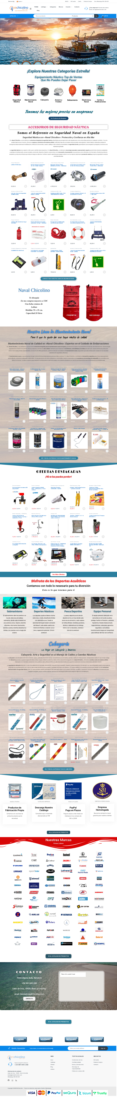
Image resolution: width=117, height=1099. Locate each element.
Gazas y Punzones (79, 737)
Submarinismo (14, 611)
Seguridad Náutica (17, 101)
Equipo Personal (102, 611)
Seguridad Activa (74, 162)
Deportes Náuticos (44, 611)
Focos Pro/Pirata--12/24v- (37, 541)
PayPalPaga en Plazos (73, 809)
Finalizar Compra (88, 1)
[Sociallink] (8, 1080)
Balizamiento (72, 100)
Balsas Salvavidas (35, 220)
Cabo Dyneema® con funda (17, 707)
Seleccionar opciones (23, 186)
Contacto (76, 7)
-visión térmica (54, 162)
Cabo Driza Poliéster (100, 678)
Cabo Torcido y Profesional (98, 707)
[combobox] (52, 16)
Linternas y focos (16, 541)
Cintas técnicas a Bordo (17, 367)
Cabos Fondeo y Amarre (82, 679)
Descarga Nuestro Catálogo (44, 809)
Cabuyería (45, 100)
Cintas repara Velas (41, 397)
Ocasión (68, 7)
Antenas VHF (54, 513)
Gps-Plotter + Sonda (55, 541)
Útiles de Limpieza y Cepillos (100, 396)
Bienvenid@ (11, 1)
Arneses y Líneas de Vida (17, 191)
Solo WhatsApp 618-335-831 (101, 1)
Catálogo (53, 1062)
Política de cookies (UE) (78, 1071)
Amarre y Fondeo (58, 101)
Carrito (79, 1)
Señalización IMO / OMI (56, 191)
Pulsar (59, 162)
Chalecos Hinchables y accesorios (39, 248)
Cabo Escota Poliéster (58, 737)
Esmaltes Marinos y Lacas (17, 426)
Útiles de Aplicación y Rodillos (100, 426)
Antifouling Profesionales (58, 426)
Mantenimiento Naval (31, 101)
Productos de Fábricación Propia (14, 809)
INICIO (66, 1)
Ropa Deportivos (73, 485)
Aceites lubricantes (93, 513)
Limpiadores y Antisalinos (36, 367)
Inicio (52, 1060)
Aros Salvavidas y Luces (75, 220)
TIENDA (36, 7)
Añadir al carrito (45, 186)
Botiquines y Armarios (75, 513)
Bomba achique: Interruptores (57, 485)
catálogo (43, 7)
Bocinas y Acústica (94, 191)
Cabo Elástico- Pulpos (38, 678)
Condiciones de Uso (77, 1060)
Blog (38, 10)
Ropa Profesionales (75, 486)
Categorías (53, 7)
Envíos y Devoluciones (78, 1064)
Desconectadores (16, 485)
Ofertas (52, 1064)
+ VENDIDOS (42, 220)
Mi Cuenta (73, 1)
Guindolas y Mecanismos (95, 220)
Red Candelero (62, 707)
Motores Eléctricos (36, 513)
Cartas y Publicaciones (100, 101)
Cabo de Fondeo (75, 678)
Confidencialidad (76, 1062)
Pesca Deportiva (73, 611)
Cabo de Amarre (13, 737)
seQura (52, 1069)
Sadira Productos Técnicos (39, 367)
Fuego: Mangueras (15, 162)
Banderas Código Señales (95, 485)
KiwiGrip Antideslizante (79, 426)
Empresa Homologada (102, 808)
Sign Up (103, 1048)
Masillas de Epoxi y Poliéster (56, 367)
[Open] (31, 9)
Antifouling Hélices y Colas (17, 396)
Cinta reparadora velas (34, 396)
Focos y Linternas (36, 485)
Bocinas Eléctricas (35, 162)
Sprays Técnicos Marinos (100, 367)
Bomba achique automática (95, 541)
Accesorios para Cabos (58, 678)
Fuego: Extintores (15, 220)
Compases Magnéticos (75, 191)
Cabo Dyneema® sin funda (17, 678)
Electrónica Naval (86, 101)
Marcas (61, 7)
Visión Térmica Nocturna (57, 163)
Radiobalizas (53, 248)
